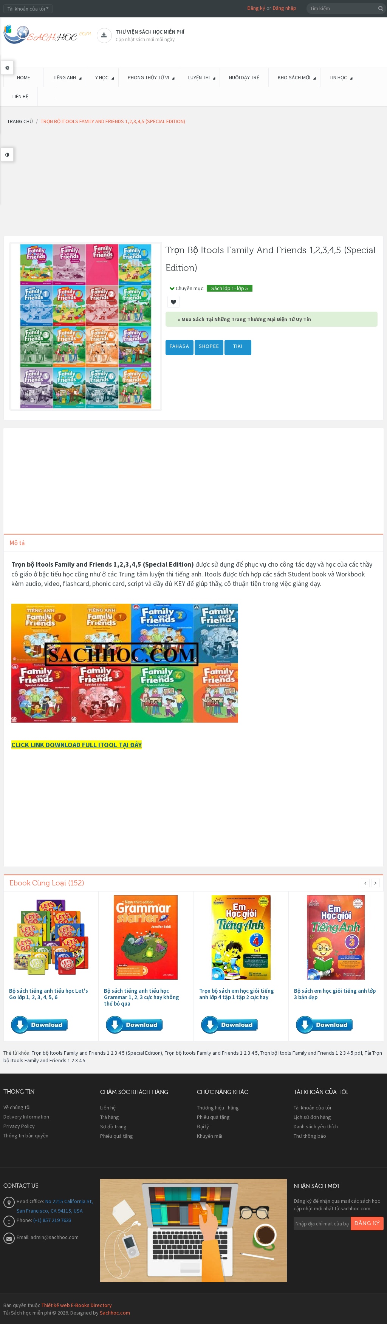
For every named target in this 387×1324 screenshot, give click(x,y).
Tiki (238, 346)
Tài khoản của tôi (312, 1107)
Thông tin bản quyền (25, 1135)
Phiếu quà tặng (116, 1135)
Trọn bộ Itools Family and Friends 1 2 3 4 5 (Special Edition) (97, 1052)
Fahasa (179, 346)
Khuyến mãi (209, 1135)
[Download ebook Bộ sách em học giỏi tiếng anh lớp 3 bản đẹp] (336, 937)
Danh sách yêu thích (316, 1126)
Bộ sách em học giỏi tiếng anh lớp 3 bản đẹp (335, 993)
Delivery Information (26, 1116)
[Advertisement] (193, 183)
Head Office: (31, 1201)
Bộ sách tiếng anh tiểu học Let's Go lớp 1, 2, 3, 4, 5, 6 (48, 993)
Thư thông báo (310, 1135)
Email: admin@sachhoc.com (48, 1237)
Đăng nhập (284, 8)
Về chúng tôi (17, 1107)
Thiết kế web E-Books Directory (77, 1305)
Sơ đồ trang (113, 1126)
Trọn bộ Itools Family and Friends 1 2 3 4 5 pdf (311, 1052)
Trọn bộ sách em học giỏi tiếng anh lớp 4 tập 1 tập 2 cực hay (236, 993)
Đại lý (203, 1126)
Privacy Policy (19, 1126)
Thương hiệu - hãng (218, 1107)
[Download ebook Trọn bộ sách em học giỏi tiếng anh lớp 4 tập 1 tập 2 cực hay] (241, 937)
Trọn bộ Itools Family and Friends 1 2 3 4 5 (211, 1052)
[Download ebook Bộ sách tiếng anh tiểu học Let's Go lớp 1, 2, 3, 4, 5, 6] (51, 937)
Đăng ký (256, 8)
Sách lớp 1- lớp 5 (229, 288)
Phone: (25, 1220)
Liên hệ (108, 1107)
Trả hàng (109, 1117)
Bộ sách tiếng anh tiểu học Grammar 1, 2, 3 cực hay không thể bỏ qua (141, 997)
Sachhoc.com (115, 1312)
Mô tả (17, 543)
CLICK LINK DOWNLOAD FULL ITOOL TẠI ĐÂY (76, 744)
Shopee (209, 346)
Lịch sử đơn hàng (312, 1117)
